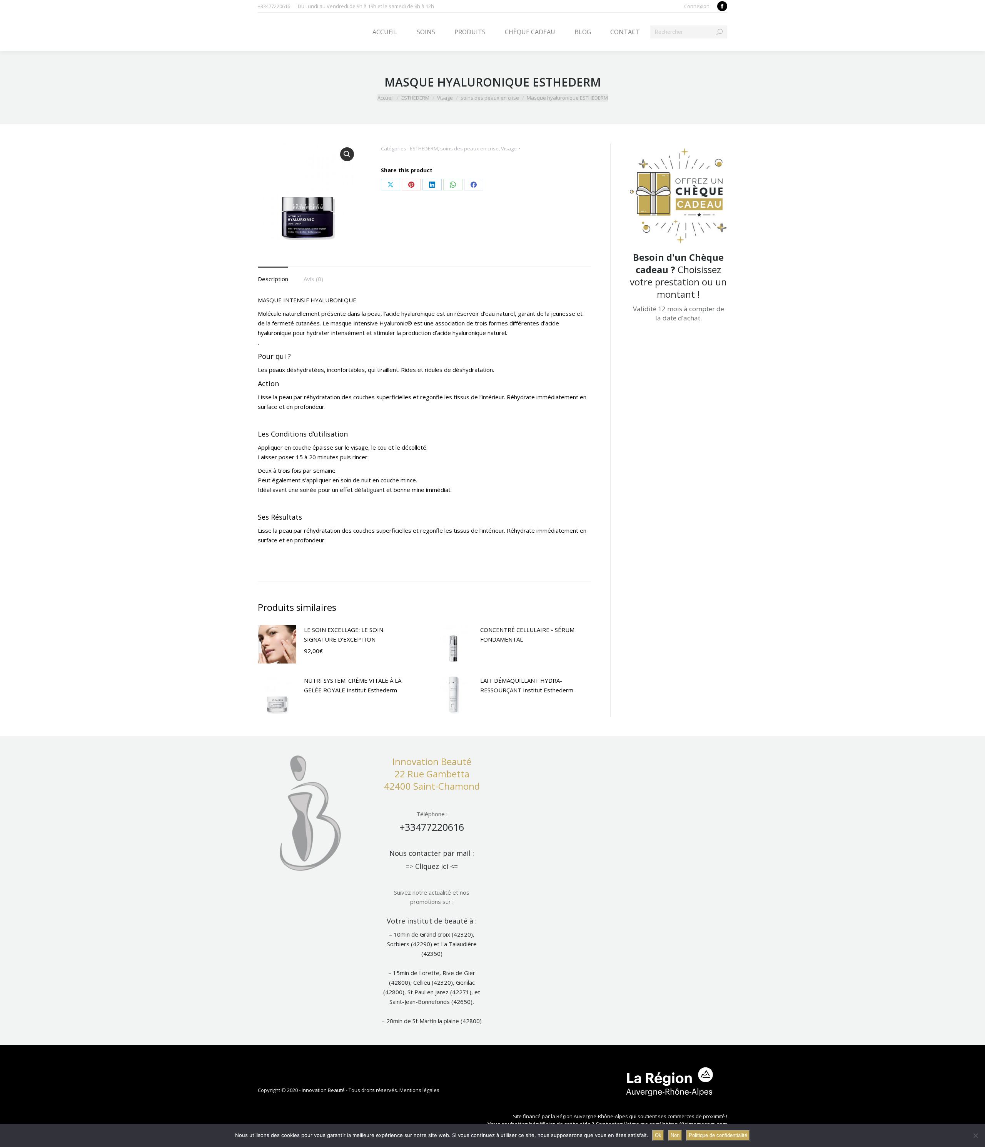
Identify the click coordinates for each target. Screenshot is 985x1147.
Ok (658, 1135)
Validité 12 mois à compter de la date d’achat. (678, 313)
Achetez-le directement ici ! (680, 331)
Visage (509, 148)
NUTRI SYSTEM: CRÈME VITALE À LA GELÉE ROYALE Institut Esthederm (352, 685)
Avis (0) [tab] (313, 279)
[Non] (975, 1135)
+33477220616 (431, 827)
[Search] (719, 31)
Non (675, 1135)
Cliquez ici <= (436, 866)
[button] (347, 154)
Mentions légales (419, 1090)
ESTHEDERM (424, 148)
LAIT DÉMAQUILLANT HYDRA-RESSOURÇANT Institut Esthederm (526, 685)
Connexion (697, 6)
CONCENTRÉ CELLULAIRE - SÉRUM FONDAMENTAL (527, 634)
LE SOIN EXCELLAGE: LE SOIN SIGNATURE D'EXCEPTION (343, 634)
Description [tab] (273, 279)
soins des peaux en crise (469, 148)
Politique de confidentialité (718, 1135)
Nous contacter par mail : (431, 853)
